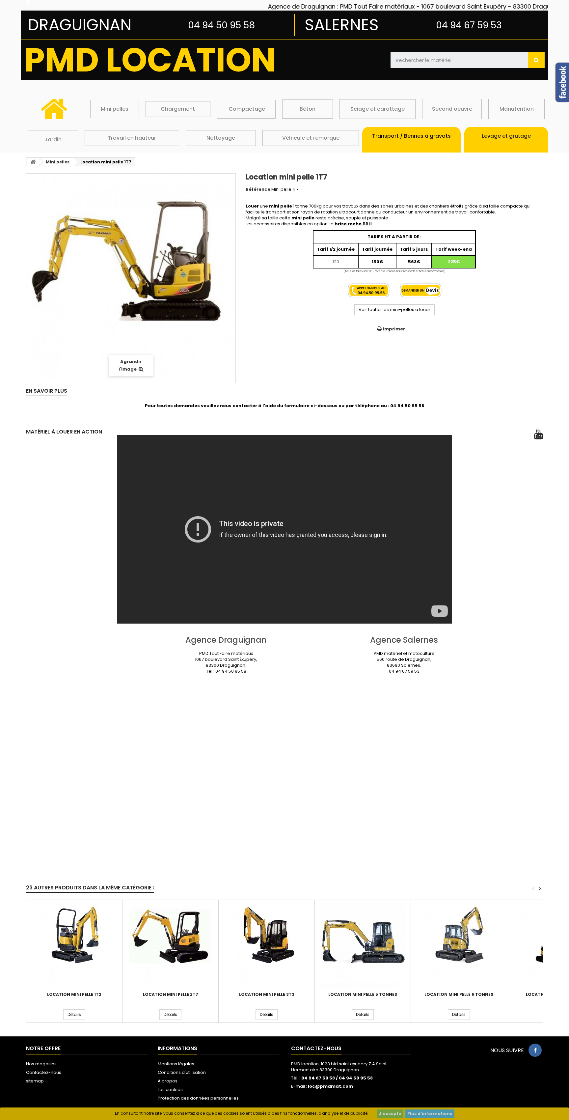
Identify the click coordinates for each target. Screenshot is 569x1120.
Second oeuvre (452, 109)
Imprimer (394, 329)
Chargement (178, 109)
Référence (258, 189)
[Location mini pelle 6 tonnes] (459, 945)
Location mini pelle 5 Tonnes (362, 994)
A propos (167, 1081)
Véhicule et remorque (310, 138)
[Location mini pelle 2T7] (170, 945)
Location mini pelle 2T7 (170, 994)
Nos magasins (41, 1064)
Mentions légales (176, 1064)
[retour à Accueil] (33, 162)
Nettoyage (220, 138)
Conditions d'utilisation (182, 1072)
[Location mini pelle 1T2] (74, 945)
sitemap (35, 1081)
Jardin (53, 139)
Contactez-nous (43, 1072)
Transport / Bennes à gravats (411, 136)
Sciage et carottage (377, 109)
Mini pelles (114, 109)
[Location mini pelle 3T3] (266, 945)
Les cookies (170, 1089)
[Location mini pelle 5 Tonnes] (362, 945)
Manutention (517, 109)
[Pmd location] (109, 2)
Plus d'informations (429, 1113)
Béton (307, 109)
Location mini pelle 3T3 (266, 994)
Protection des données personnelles (198, 1098)
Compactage (247, 109)
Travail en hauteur (132, 138)
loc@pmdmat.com (330, 1086)
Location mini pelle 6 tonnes (458, 994)
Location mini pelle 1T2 (74, 994)
